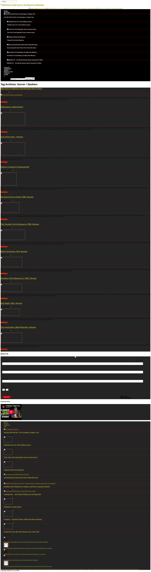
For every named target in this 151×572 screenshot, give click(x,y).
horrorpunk (74, 569)
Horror (93, 569)
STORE (6, 74)
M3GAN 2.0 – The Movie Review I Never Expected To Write (24, 63)
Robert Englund (30, 569)
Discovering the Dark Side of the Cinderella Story (21, 48)
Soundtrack (24, 569)
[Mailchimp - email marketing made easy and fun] (125, 398)
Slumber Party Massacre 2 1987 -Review (18, 278)
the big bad (19, 569)
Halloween (96, 569)
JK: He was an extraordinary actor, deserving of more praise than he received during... (28, 566)
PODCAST (7, 67)
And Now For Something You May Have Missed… (21, 55)
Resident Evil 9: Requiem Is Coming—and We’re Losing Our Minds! (27, 486)
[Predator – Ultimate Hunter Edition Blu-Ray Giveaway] (8, 516)
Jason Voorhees (68, 569)
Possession (40, 569)
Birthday (4, 387)
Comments (7, 425)
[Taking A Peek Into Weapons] (16, 37)
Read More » (4, 102)
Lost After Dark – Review (12, 137)
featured (128, 569)
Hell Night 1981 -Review (11, 303)
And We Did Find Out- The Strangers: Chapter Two (19, 17)
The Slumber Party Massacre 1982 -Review (20, 224)
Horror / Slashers (87, 569)
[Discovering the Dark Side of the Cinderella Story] (22, 44)
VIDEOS (6, 70)
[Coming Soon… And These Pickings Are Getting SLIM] (19, 491)
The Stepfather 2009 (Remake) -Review (18, 327)
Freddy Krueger (123, 569)
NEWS (6, 11)
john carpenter (62, 569)
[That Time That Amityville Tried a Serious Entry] (21, 29)
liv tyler (57, 569)
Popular (6, 423)
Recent (5, 422)
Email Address (6, 379)
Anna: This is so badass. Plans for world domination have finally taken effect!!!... (26, 542)
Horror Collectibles (80, 569)
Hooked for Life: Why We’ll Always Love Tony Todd (21, 532)
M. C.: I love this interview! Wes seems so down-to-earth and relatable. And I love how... (28, 548)
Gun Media (101, 569)
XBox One (3, 569)
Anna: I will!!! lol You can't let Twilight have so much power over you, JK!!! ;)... (25, 554)
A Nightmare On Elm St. (134, 569)
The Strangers (14, 569)
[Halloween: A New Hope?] (8, 504)
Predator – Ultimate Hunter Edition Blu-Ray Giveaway (23, 519)
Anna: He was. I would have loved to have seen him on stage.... (21, 560)
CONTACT (7, 73)
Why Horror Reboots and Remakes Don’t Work (21, 89)
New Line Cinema (46, 569)
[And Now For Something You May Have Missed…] (22, 52)
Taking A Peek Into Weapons (15, 40)
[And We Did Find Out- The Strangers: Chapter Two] (19, 14)
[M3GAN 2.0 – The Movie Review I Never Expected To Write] (25, 60)
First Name (5, 361)
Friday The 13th (117, 569)
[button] (4, 76)
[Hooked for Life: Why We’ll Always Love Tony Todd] (8, 528)
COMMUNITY (8, 69)
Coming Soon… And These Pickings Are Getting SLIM (22, 494)
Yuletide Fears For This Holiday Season (19, 25)
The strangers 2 (8, 569)
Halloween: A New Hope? (12, 107)
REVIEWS (7, 12)
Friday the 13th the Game (108, 569)
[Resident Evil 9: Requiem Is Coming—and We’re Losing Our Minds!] (29, 483)
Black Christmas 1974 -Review (14, 251)
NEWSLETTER (8, 71)
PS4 (36, 569)
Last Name (5, 370)
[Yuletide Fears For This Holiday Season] (19, 21)
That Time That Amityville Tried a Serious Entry (21, 32)
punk (34, 569)
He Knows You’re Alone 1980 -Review (17, 197)
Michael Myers (52, 569)
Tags (5, 426)
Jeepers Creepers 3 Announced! (15, 167)
